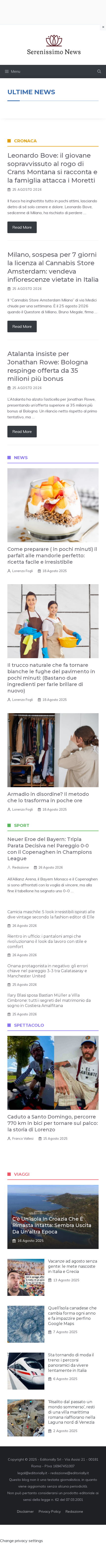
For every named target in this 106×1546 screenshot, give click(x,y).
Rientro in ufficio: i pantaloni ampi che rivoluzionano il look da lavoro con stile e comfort (47, 941)
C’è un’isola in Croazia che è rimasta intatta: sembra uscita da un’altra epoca (51, 1225)
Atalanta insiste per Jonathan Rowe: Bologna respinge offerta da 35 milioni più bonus (47, 366)
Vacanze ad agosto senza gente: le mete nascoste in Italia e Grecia (72, 1266)
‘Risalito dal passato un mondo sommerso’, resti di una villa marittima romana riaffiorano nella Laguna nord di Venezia (71, 1412)
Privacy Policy (50, 1511)
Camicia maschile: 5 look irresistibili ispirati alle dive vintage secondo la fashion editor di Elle (51, 914)
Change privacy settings (21, 1540)
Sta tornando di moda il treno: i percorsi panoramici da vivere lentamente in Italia (71, 1363)
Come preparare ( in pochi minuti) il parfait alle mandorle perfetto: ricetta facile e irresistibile (52, 555)
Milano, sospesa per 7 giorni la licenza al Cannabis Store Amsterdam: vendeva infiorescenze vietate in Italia (53, 267)
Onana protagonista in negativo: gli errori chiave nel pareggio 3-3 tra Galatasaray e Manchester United (47, 971)
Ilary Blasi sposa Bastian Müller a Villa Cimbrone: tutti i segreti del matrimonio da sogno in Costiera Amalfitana (49, 1000)
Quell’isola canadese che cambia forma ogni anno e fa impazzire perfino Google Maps (72, 1316)
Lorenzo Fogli (22, 571)
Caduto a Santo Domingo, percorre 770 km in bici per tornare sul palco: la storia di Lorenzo (52, 1123)
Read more (22, 227)
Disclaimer (25, 1511)
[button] (99, 71)
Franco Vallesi (23, 1138)
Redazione (20, 867)
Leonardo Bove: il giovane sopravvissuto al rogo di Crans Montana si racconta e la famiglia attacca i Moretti (52, 167)
